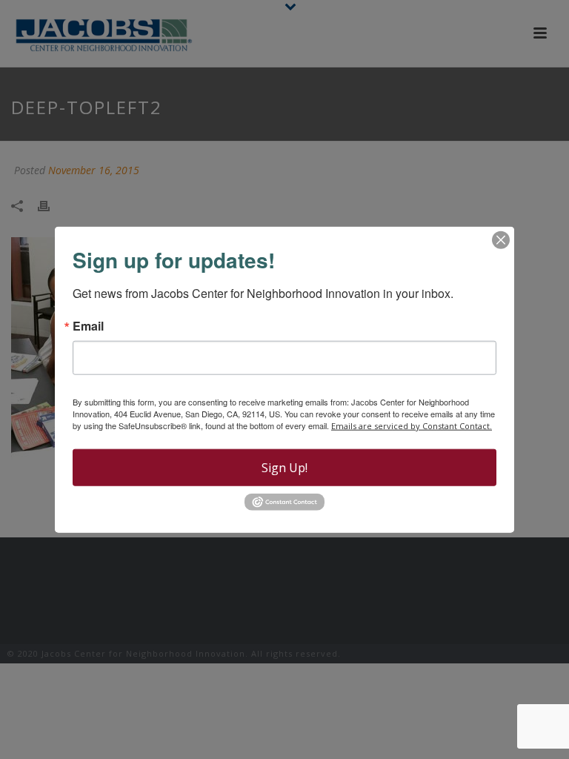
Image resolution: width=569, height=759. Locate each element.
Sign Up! (284, 468)
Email (88, 326)
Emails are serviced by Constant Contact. (411, 425)
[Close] (501, 240)
